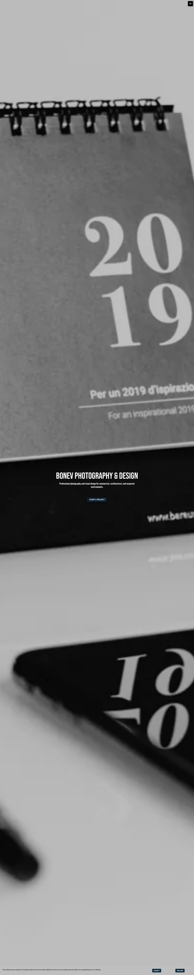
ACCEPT (157, 971)
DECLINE (180, 971)
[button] (97, 499)
